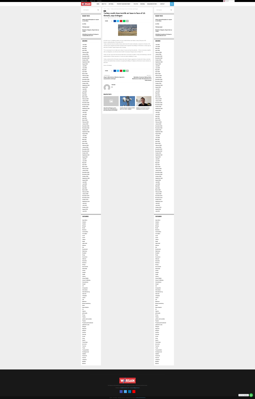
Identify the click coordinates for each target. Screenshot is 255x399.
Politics (136, 4)
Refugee (84, 326)
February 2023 (85, 122)
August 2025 (85, 64)
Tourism (84, 346)
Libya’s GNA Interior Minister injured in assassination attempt (114, 78)
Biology (84, 225)
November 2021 (85, 151)
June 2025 (84, 67)
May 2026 (84, 48)
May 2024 (84, 93)
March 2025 (84, 73)
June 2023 (84, 114)
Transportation (85, 349)
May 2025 (84, 69)
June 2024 (84, 91)
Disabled (84, 253)
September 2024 (85, 85)
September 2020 (85, 178)
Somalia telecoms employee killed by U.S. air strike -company (127, 108)
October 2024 (85, 83)
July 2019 (84, 203)
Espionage (84, 268)
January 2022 (85, 147)
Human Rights (85, 278)
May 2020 (84, 186)
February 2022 (85, 145)
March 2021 (84, 166)
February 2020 (85, 191)
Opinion (84, 311)
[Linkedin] (129, 391)
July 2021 (84, 158)
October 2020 (85, 176)
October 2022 (85, 129)
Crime (83, 237)
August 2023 (85, 110)
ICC (83, 285)
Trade (83, 347)
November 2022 (85, 127)
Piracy (83, 315)
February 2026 (85, 52)
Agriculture (84, 220)
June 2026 (84, 46)
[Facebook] (121, 391)
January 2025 (85, 77)
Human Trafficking (86, 280)
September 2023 (85, 108)
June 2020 (84, 184)
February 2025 (85, 75)
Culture (83, 239)
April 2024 (84, 95)
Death (83, 241)
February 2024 (85, 98)
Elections (84, 262)
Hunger (84, 284)
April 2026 (84, 50)
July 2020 (84, 182)
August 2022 (85, 133)
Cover (83, 235)
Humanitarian (85, 282)
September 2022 (85, 131)
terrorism (84, 344)
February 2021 (85, 168)
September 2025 (85, 62)
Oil (83, 309)
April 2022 (84, 141)
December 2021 (85, 149)
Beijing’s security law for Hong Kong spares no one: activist (143, 108)
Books (83, 227)
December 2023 (85, 102)
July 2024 (84, 89)
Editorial (111, 4)
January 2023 (85, 124)
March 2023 (84, 120)
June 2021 (84, 160)
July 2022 (84, 135)
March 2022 (84, 143)
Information (85, 289)
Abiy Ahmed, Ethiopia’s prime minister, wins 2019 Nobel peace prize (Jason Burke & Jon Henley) (110, 109)
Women (84, 363)
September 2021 (85, 155)
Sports (83, 340)
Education (84, 260)
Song (83, 338)
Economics (84, 256)
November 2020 (85, 174)
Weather (84, 361)
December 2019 (85, 195)
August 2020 (85, 180)
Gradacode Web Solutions (140, 397)
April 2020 (84, 188)
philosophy (84, 313)
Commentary (85, 231)
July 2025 (84, 65)
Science (84, 332)
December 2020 (85, 172)
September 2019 (85, 201)
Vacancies (84, 355)
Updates (84, 353)
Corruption (84, 233)
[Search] (98, 10)
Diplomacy (84, 251)
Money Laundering (86, 303)
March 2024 (84, 96)
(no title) (84, 23)
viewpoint (84, 359)
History (84, 276)
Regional (142, 4)
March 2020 (84, 189)
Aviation (84, 223)
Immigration (85, 287)
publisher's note (85, 324)
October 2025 (85, 60)
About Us (104, 4)
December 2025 (85, 56)
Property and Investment (123, 4)
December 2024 (85, 79)
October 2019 (85, 199)
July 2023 (84, 112)
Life (83, 299)
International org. (86, 291)
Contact (162, 4)
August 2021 (85, 157)
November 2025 (85, 58)
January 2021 (85, 170)
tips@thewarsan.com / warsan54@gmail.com (130, 387)
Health (83, 274)
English (227, 1)
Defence (84, 245)
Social (83, 336)
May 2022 (84, 139)
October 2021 (85, 153)
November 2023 (85, 104)
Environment (85, 266)
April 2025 (84, 71)
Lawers (83, 297)
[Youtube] (133, 391)
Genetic (84, 272)
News (98, 4)
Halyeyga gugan (85, 26)
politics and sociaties (87, 318)
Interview (84, 293)
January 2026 (85, 54)
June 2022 (84, 137)
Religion (84, 330)
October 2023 (85, 106)
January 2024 (85, 100)
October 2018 (85, 207)
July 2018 (84, 211)
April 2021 (84, 164)
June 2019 (84, 205)
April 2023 (84, 118)
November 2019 (85, 197)
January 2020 (85, 193)
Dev (83, 247)
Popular (84, 320)
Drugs (83, 254)
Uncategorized (85, 351)
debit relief (84, 243)
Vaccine (84, 357)
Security (84, 334)
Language (84, 295)
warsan (106, 17)
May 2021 (84, 162)
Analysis (84, 222)
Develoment (85, 249)
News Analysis (85, 307)
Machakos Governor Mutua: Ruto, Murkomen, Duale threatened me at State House (141, 78)
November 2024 (85, 81)
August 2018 (85, 209)
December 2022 (85, 126)
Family (83, 270)
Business (84, 229)
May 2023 (84, 116)
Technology (84, 342)
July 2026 (84, 44)
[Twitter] (125, 391)
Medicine (84, 301)
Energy (83, 264)
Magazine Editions (152, 4)
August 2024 (85, 87)
